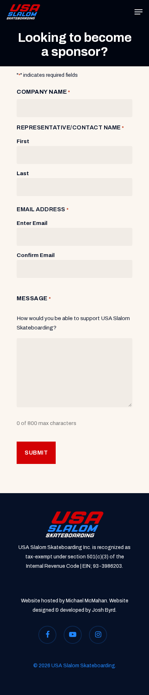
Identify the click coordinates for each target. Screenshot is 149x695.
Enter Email (32, 223)
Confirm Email (36, 255)
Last (23, 173)
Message (34, 298)
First (23, 141)
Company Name (43, 92)
